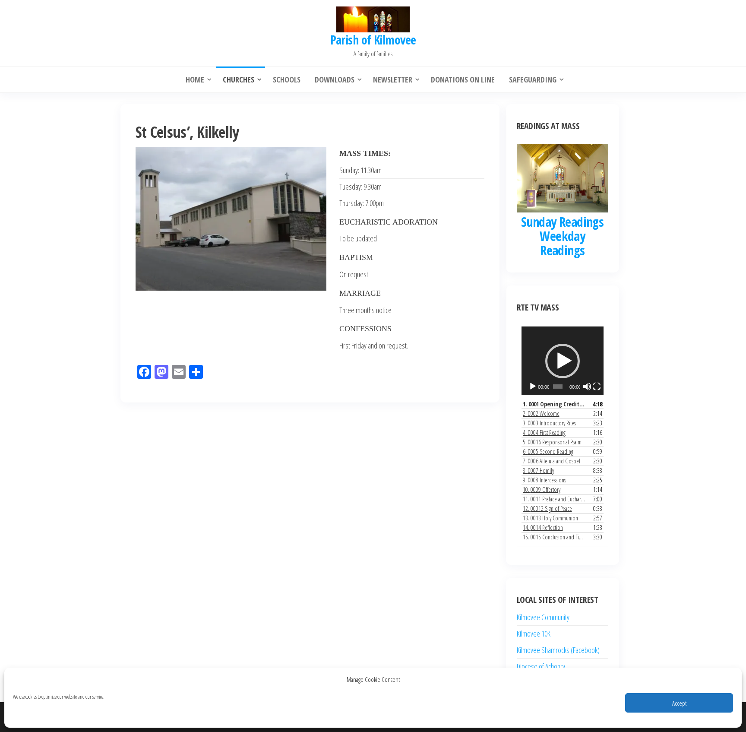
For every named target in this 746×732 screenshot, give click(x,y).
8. (538, 470)
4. (544, 432)
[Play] (532, 386)
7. (551, 461)
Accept (679, 703)
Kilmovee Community (543, 617)
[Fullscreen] (596, 386)
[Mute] (587, 386)
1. (554, 404)
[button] (562, 361)
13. (550, 518)
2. (541, 413)
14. (543, 527)
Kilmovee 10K (533, 633)
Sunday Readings (562, 222)
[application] (563, 360)
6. (548, 451)
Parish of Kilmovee (373, 40)
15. (554, 537)
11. (554, 499)
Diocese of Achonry (541, 666)
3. (549, 423)
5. (552, 442)
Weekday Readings (562, 243)
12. (547, 508)
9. (544, 480)
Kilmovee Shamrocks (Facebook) (558, 650)
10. (541, 489)
